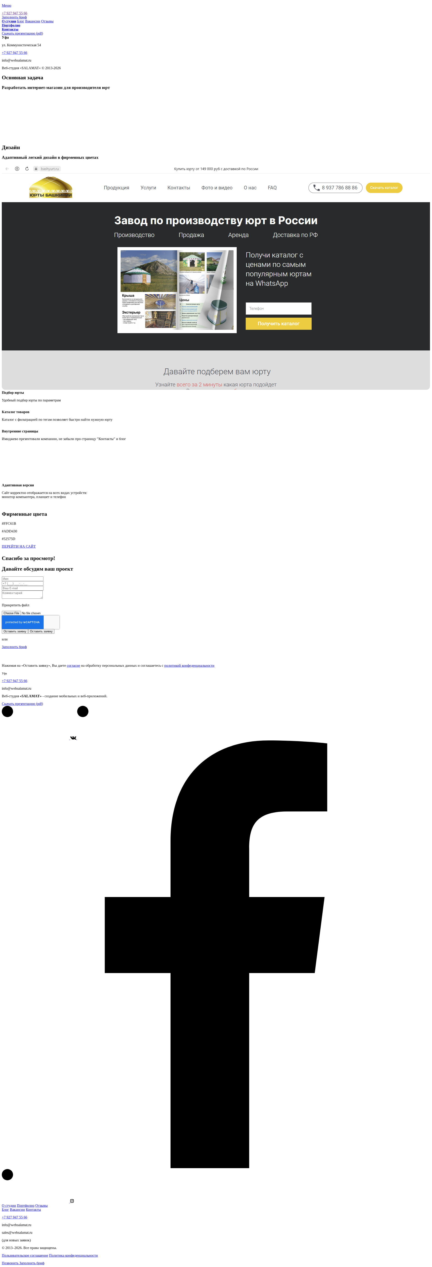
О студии (9, 1205)
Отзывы (47, 21)
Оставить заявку (15, 631)
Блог (20, 21)
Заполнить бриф (14, 17)
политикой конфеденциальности (189, 665)
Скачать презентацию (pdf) (22, 33)
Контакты (33, 1210)
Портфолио (25, 1205)
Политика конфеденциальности (73, 1255)
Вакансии (32, 21)
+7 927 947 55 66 (14, 13)
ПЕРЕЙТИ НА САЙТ (19, 546)
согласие (73, 665)
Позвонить (10, 1263)
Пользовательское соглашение (25, 1255)
